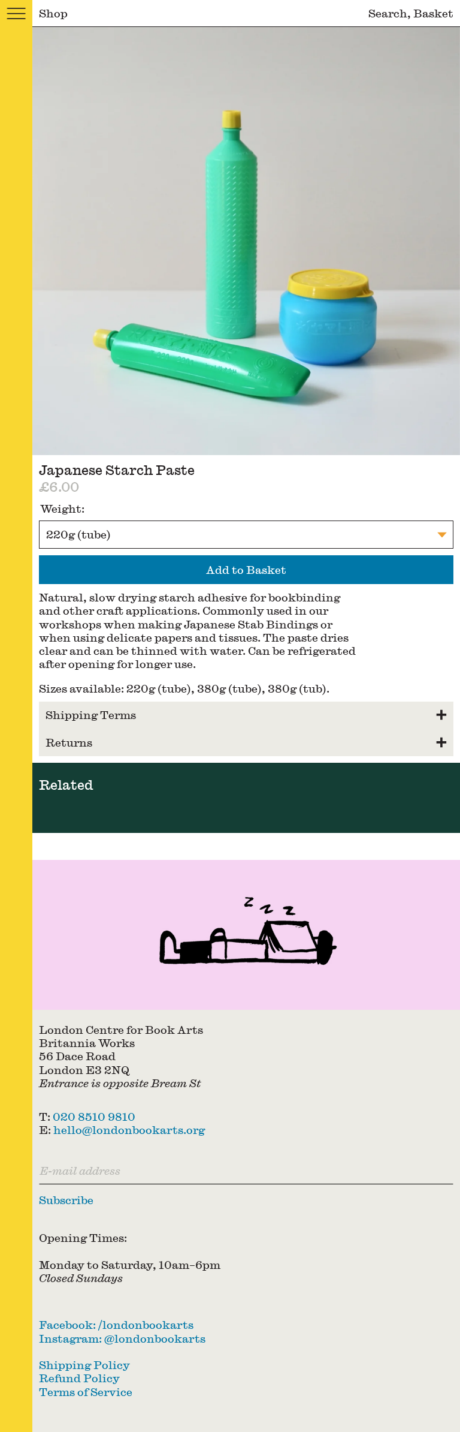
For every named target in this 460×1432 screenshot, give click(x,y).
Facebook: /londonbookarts (116, 1324)
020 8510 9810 (94, 1116)
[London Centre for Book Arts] (246, 935)
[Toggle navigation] (16, 13)
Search (387, 13)
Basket (433, 13)
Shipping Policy (84, 1364)
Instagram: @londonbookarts (122, 1338)
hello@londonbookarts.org (129, 1129)
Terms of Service (85, 1391)
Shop (53, 13)
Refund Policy (79, 1377)
